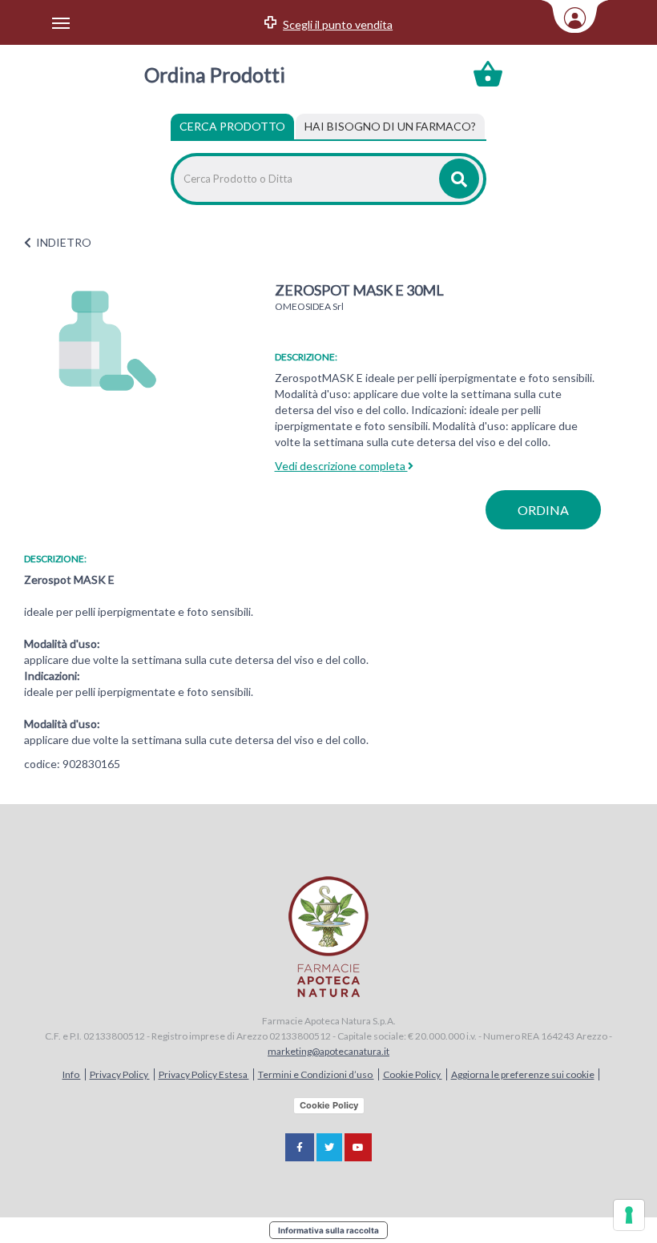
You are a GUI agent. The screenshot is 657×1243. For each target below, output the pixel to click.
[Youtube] (358, 1147)
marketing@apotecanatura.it (328, 1051)
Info (71, 1074)
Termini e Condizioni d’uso (316, 1074)
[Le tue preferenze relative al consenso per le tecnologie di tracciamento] (629, 1215)
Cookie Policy (412, 1074)
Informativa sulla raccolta (328, 1230)
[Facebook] (299, 1147)
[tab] (390, 126)
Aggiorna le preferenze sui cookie (523, 1074)
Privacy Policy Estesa (204, 1074)
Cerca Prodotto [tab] (232, 126)
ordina (543, 509)
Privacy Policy (120, 1074)
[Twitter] (329, 1147)
